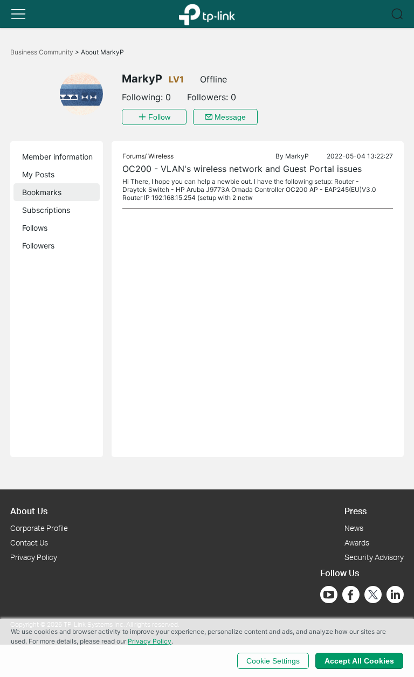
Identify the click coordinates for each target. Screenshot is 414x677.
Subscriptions (46, 210)
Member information (57, 156)
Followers (38, 245)
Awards (356, 542)
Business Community (42, 52)
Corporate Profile (39, 528)
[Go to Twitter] (373, 595)
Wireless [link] (161, 156)
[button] (18, 14)
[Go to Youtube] (328, 594)
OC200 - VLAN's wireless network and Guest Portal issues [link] (242, 168)
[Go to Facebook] (351, 594)
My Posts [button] (38, 174)
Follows (34, 227)
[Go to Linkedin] (395, 594)
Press (355, 510)
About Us (28, 510)
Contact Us (29, 542)
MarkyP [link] (297, 156)
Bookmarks (41, 192)
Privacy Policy (33, 557)
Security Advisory (374, 557)
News (353, 528)
